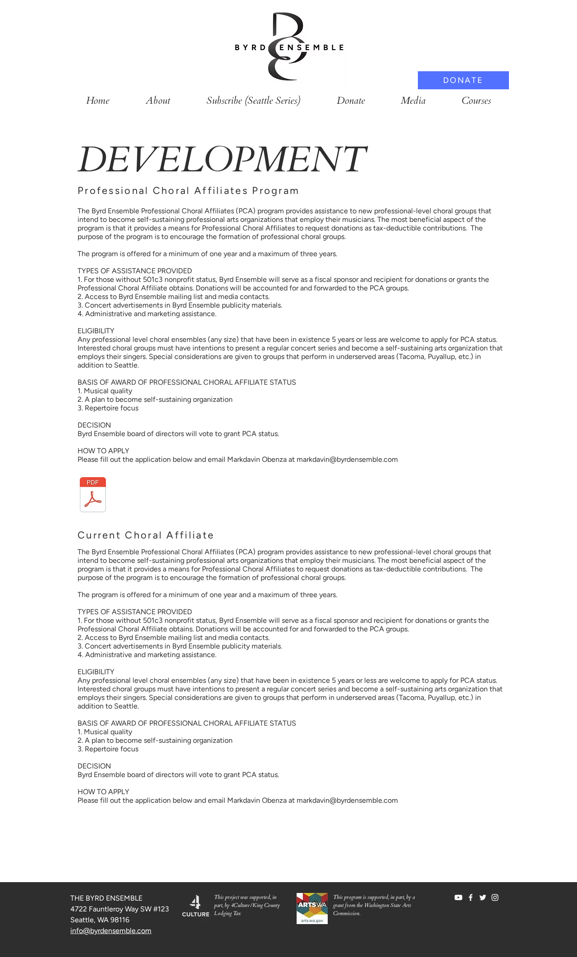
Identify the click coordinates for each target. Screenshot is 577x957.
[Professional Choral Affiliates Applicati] (93, 496)
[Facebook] (470, 897)
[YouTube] (458, 897)
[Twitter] (482, 897)
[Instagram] (494, 897)
